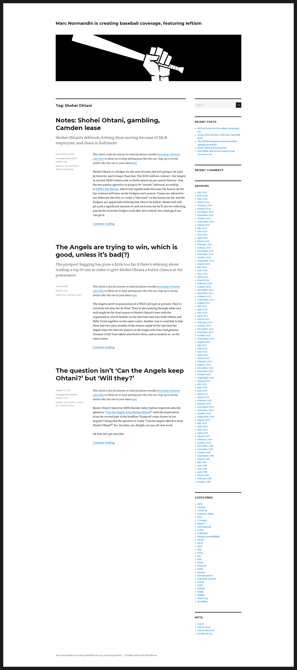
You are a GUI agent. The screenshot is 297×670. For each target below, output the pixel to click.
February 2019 (204, 478)
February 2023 (204, 322)
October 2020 (204, 413)
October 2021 (204, 374)
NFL (199, 556)
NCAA (200, 553)
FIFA (199, 517)
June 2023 (202, 309)
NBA (199, 549)
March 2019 (203, 475)
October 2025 (204, 218)
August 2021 (203, 381)
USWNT (201, 588)
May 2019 (202, 469)
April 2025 (202, 238)
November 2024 (205, 254)
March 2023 (203, 319)
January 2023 (204, 325)
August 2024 (203, 264)
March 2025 (203, 241)
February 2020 (204, 439)
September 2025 (205, 221)
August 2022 (203, 342)
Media (59, 161)
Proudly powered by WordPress (141, 655)
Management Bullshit (66, 158)
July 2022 (202, 345)
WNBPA (201, 595)
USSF (200, 585)
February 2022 (204, 361)
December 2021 (205, 368)
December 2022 (205, 329)
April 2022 (202, 355)
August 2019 (203, 459)
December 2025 (205, 212)
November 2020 (205, 410)
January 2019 (203, 482)
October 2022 (204, 335)
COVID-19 (202, 510)
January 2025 (204, 247)
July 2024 (202, 267)
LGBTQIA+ (202, 533)
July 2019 (201, 462)
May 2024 (202, 273)
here (134, 163)
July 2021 (202, 384)
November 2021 (205, 371)
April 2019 (202, 472)
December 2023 (205, 290)
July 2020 (202, 423)
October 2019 (203, 452)
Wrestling (202, 601)
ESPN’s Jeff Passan (107, 189)
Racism (201, 572)
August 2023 (203, 303)
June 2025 (202, 231)
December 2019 (205, 446)
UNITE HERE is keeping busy (212, 148)
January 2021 (204, 403)
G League (202, 520)
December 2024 (205, 251)
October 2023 (204, 296)
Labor (200, 530)
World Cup (202, 598)
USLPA (200, 582)
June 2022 (202, 348)
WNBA (200, 592)
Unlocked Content (206, 579)
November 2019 (205, 449)
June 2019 (202, 465)
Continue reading (104, 223)
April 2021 (202, 394)
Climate (201, 507)
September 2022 (205, 338)
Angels (59, 402)
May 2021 (202, 390)
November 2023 (205, 293)
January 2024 (204, 286)
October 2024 (204, 257)
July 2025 (202, 228)
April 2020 (202, 433)
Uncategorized (205, 575)
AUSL (200, 504)
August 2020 (203, 420)
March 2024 (203, 280)
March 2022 (203, 358)
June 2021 (202, 387)
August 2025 (203, 225)
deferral (60, 166)
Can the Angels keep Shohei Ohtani (128, 412)
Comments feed (205, 630)
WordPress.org (205, 633)
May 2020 (202, 430)
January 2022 (204, 364)
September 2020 (206, 416)
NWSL (200, 562)
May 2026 (202, 199)
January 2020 (204, 443)
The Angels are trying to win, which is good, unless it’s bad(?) (116, 250)
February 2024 (204, 283)
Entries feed (203, 627)
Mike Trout (61, 295)
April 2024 (202, 277)
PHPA (200, 569)
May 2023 (202, 312)
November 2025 (205, 215)
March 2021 (203, 397)
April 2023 (202, 316)
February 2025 (204, 244)
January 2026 (204, 208)
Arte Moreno (69, 402)
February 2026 (204, 205)
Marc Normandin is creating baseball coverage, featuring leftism (129, 23)
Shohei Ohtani (72, 166)
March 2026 (203, 202)
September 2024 (206, 260)
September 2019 (205, 456)
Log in (200, 624)
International (204, 527)
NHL (199, 559)
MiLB (200, 543)
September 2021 (205, 377)
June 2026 (202, 195)
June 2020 (202, 426)
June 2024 (202, 270)
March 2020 (203, 436)
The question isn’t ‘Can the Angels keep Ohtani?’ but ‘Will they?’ (120, 374)
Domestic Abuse (205, 514)
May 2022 (202, 351)
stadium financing (64, 169)
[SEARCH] (238, 105)
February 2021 (204, 400)
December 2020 (205, 407)
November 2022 (205, 332)
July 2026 (202, 192)
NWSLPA (201, 566)
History (201, 523)
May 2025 (202, 234)
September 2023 (205, 299)
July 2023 (202, 306)
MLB (65, 161)
